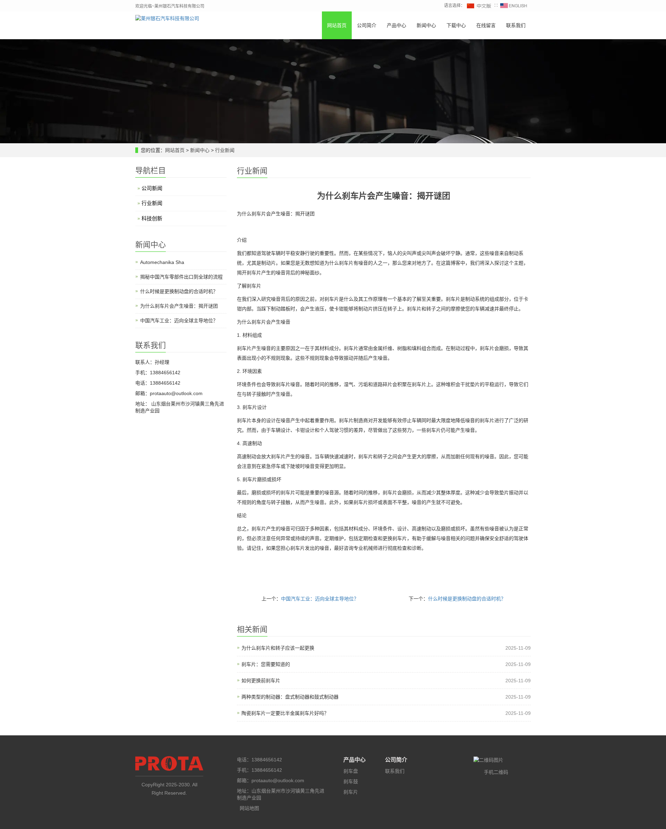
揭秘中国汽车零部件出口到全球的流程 (181, 277)
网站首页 (337, 25)
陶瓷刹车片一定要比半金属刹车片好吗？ (285, 713)
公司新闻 (152, 188)
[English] (513, 5)
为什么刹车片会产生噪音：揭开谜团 (179, 306)
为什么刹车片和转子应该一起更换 (277, 648)
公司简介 (366, 25)
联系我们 (516, 25)
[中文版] (479, 5)
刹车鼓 (350, 781)
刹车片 (350, 792)
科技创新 (152, 218)
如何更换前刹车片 (260, 680)
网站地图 (249, 808)
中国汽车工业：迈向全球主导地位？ (320, 598)
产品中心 (396, 25)
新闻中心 (426, 25)
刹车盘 (350, 771)
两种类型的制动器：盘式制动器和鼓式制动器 (290, 697)
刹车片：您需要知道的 (265, 664)
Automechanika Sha (162, 262)
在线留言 (486, 25)
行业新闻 (224, 150)
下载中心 (456, 25)
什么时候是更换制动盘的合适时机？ (467, 598)
